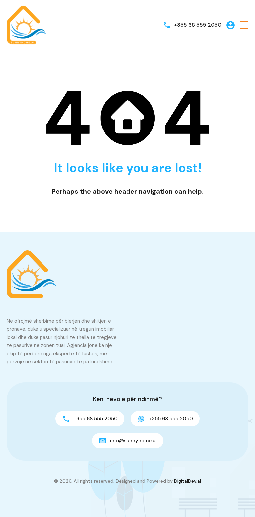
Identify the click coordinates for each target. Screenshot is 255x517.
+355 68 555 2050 (197, 24)
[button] (244, 25)
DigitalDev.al (187, 481)
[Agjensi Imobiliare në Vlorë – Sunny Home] (26, 24)
